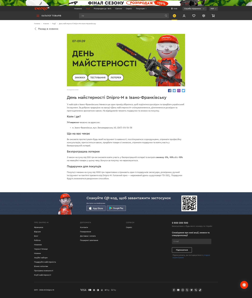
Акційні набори (41, 258)
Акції (88, 9)
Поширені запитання (89, 240)
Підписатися (182, 250)
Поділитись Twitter (183, 90)
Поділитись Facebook (169, 90)
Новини (37, 253)
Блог (36, 236)
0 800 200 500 (180, 223)
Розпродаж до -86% (102, 9)
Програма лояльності (43, 271)
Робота (37, 240)
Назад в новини (48, 28)
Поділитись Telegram (174, 90)
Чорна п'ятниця (41, 249)
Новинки (78, 9)
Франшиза (38, 227)
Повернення (85, 232)
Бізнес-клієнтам (41, 266)
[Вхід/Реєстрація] (184, 15)
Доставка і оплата (88, 236)
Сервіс (129, 9)
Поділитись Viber (178, 90)
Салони (118, 9)
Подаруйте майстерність (45, 262)
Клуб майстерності (42, 275)
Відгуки (37, 232)
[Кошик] (213, 15)
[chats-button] (244, 285)
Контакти (84, 227)
